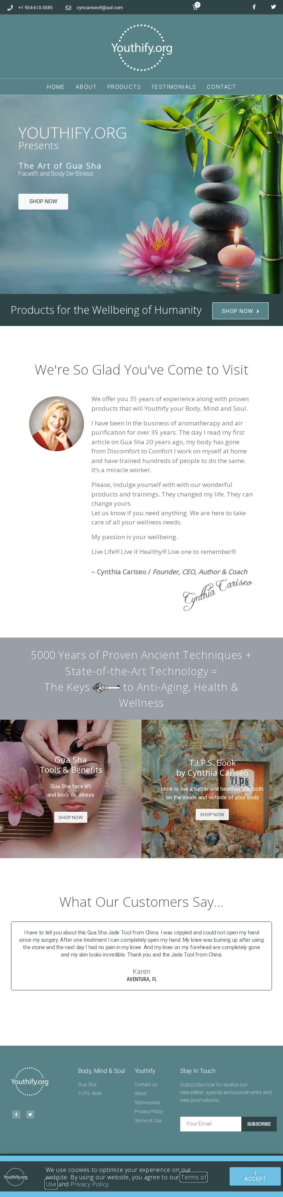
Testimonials (173, 86)
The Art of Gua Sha (60, 166)
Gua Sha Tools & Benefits (70, 764)
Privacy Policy (89, 1184)
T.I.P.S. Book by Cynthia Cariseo (212, 767)
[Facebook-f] (254, 7)
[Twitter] (273, 7)
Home (56, 86)
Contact (221, 86)
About (86, 86)
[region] (141, 194)
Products (124, 86)
